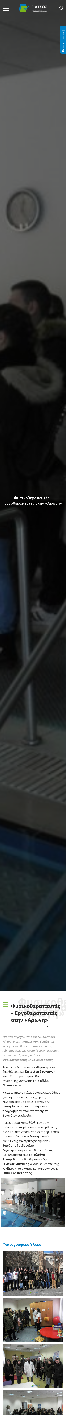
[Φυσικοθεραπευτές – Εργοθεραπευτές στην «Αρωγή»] (33, 1202)
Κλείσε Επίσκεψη (63, 39)
